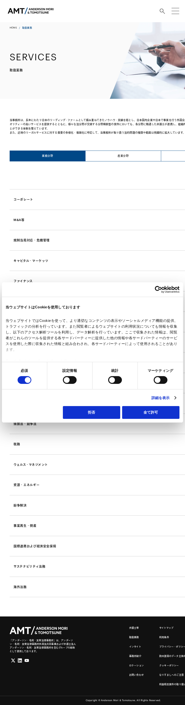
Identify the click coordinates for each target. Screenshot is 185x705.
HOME (13, 27)
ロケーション (136, 665)
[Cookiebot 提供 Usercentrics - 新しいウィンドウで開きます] (158, 289)
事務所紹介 (135, 656)
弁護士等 (134, 627)
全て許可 (151, 412)
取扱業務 (134, 637)
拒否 (91, 412)
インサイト (135, 646)
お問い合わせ (136, 675)
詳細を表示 (161, 398)
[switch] (70, 380)
